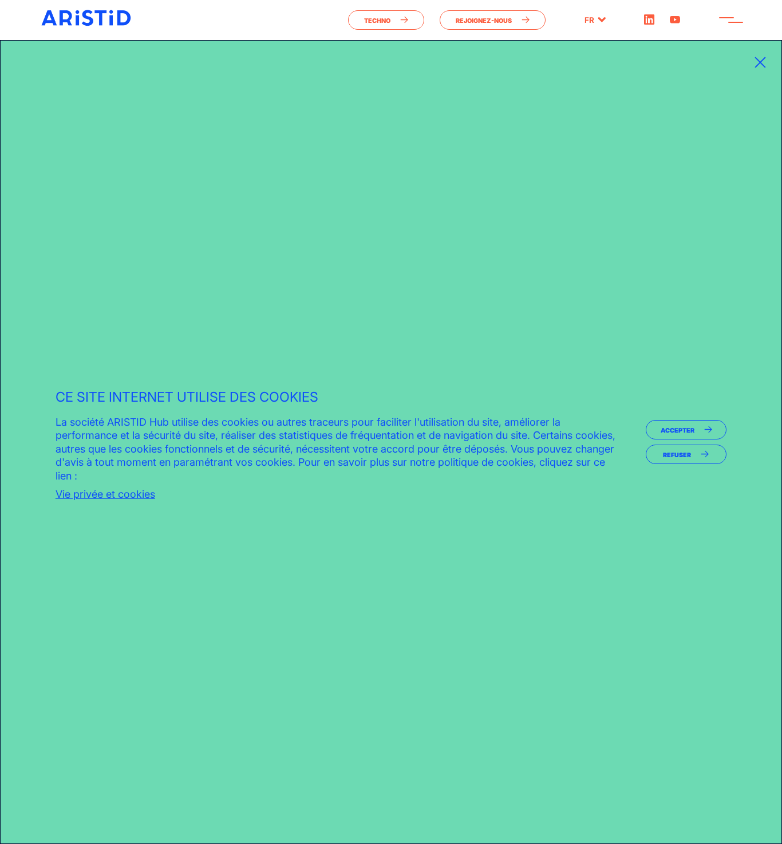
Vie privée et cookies (105, 494)
